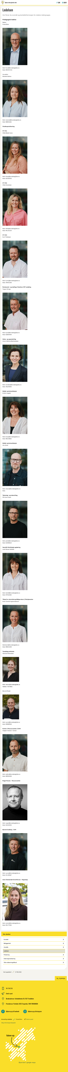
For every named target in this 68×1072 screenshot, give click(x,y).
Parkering (6, 955)
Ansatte (6, 947)
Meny (65, 2)
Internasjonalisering (9, 958)
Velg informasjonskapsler (8, 1023)
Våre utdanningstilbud (10, 962)
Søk (59, 2)
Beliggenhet (7, 943)
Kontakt (6, 939)
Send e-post (29, 1019)
